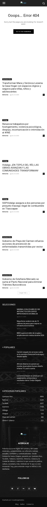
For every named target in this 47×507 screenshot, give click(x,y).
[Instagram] (29, 488)
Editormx (5, 95)
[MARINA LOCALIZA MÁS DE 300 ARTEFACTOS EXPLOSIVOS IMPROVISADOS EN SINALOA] (8, 312)
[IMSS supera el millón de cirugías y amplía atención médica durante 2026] (8, 336)
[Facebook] (18, 488)
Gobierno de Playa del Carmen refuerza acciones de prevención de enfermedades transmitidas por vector (22, 244)
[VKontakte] (35, 488)
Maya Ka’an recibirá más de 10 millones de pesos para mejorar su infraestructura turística (29, 323)
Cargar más (22, 293)
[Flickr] (23, 488)
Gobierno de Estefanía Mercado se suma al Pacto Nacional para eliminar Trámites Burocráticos (22, 282)
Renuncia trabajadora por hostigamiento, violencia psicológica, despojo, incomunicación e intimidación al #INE (23, 128)
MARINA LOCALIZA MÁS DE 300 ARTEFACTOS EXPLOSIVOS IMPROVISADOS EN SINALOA (28, 311)
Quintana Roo (7, 79)
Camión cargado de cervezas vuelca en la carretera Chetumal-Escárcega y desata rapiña (30, 354)
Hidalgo (5, 120)
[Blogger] (12, 488)
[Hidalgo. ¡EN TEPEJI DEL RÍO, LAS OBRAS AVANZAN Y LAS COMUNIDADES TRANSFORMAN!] (23, 151)
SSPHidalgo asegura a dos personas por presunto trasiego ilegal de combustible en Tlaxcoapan (23, 206)
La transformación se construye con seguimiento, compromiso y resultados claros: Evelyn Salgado (30, 378)
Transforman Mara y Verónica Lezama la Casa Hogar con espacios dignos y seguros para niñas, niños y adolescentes (22, 87)
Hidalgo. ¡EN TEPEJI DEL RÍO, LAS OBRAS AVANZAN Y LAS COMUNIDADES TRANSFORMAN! (20, 168)
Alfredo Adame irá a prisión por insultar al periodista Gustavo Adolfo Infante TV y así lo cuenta (30, 366)
